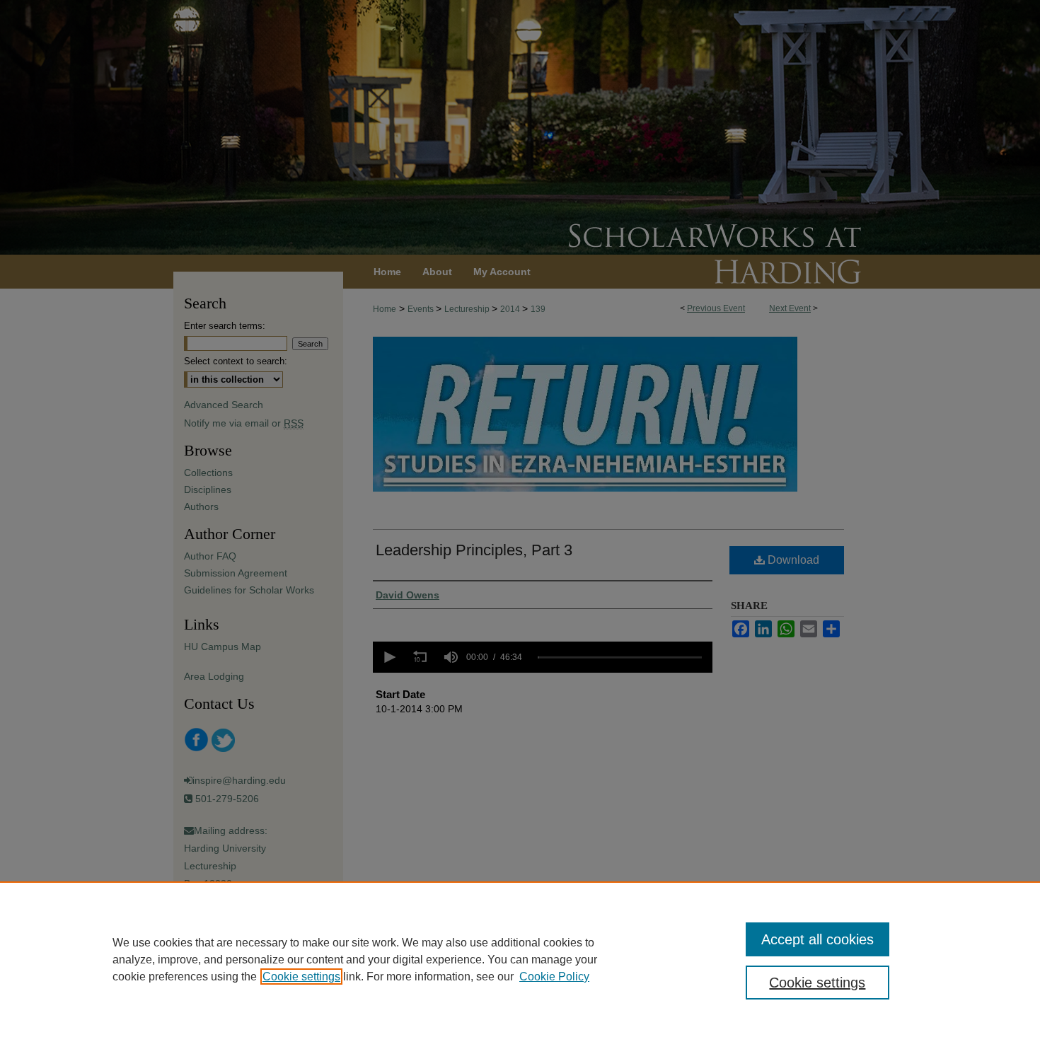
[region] (520, 959)
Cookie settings (301, 977)
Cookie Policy (554, 977)
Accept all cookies (817, 939)
